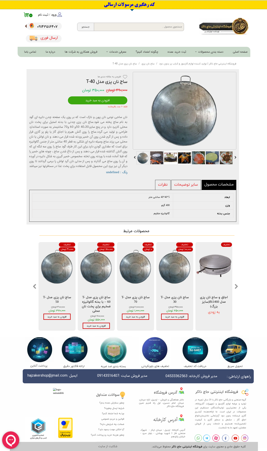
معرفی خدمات (117, 52)
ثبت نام (43, 15)
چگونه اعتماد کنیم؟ (147, 52)
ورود (53, 15)
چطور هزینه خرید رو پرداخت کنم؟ (109, 435)
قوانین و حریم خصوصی (112, 419)
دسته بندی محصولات (210, 52)
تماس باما (30, 52)
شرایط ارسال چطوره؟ (114, 408)
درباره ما (50, 52)
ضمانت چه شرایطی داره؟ (112, 424)
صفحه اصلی (240, 52)
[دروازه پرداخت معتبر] (65, 437)
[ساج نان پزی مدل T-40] (184, 110)
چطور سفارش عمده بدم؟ (111, 403)
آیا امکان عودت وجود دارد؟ (111, 429)
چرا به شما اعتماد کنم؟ (113, 413)
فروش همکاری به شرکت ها (81, 52)
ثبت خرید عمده (177, 52)
